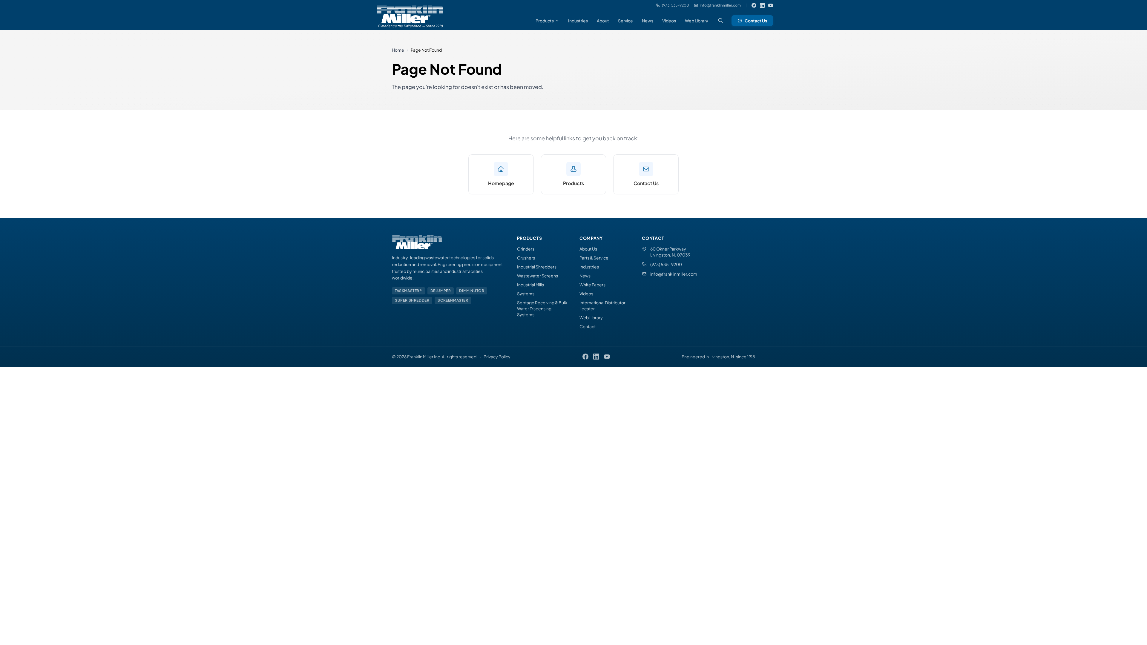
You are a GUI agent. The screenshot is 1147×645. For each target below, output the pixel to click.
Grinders (525, 248)
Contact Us (756, 20)
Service (625, 20)
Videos (669, 20)
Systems (525, 293)
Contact (587, 326)
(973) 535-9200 (666, 264)
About (603, 20)
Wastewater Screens (537, 275)
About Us (588, 248)
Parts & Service (593, 257)
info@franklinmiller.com (673, 274)
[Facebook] (754, 5)
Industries (578, 20)
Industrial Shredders (536, 266)
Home (398, 50)
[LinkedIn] (762, 5)
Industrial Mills (530, 284)
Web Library (696, 20)
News (647, 20)
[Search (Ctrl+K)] (720, 20)
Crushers (526, 257)
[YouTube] (770, 5)
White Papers (592, 284)
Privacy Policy (497, 356)
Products (545, 20)
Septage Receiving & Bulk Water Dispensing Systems (542, 308)
